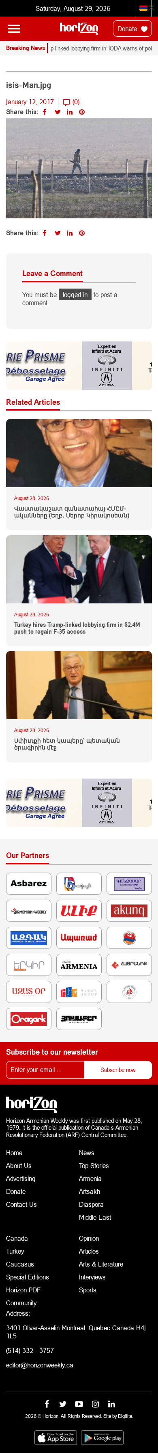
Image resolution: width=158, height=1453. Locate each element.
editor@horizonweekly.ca (39, 1365)
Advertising (21, 1178)
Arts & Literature (101, 1264)
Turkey (15, 1251)
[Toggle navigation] (14, 29)
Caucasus (20, 1264)
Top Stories (94, 1165)
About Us (19, 1165)
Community (21, 1302)
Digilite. (125, 1416)
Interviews (92, 1277)
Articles (89, 1251)
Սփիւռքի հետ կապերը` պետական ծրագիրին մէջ (67, 744)
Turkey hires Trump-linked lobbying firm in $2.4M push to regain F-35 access (77, 628)
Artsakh (89, 1191)
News (86, 1152)
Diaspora (91, 1204)
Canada (17, 1238)
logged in (75, 294)
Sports (87, 1290)
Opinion (89, 1238)
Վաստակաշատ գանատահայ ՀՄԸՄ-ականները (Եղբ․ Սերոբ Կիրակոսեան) (71, 512)
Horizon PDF (23, 1290)
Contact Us (21, 1204)
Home (14, 1152)
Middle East (95, 1217)
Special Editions (27, 1277)
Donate (128, 28)
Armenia (90, 1178)
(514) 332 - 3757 (30, 1350)
